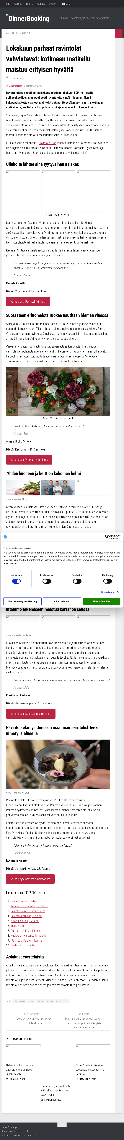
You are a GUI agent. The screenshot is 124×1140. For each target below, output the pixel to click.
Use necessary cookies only (22, 601)
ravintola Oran (47, 143)
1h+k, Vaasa (18, 926)
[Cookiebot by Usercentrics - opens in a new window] (107, 537)
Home (7, 3)
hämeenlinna (19, 1001)
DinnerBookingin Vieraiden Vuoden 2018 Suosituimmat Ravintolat (90, 1070)
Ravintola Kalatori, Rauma (27, 940)
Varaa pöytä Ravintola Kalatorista (30, 879)
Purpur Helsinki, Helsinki (26, 931)
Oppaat (41, 3)
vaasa (66, 1001)
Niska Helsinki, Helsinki (25, 921)
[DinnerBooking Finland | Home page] (30, 18)
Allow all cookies (101, 601)
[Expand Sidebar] (118, 33)
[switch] (46, 581)
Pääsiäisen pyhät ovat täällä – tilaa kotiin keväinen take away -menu (55, 1090)
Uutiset (18, 3)
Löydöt (52, 3)
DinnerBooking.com (11, 1127)
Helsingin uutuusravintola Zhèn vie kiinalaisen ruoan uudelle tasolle (19, 1070)
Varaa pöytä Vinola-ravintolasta (29, 460)
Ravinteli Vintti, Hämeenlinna (28, 911)
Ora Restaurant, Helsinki (25, 901)
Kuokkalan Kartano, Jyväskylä (28, 935)
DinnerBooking (15, 85)
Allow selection (62, 601)
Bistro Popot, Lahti (22, 945)
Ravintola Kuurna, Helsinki (26, 916)
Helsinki (31, 1001)
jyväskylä (40, 1001)
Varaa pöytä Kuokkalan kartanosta (30, 714)
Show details (107, 592)
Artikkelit (65, 3)
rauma (50, 1001)
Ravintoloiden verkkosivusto (15, 1131)
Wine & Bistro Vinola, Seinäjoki (29, 906)
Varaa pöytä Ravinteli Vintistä (28, 301)
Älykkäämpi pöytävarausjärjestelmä (19, 1135)
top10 (58, 1001)
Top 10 (29, 3)
